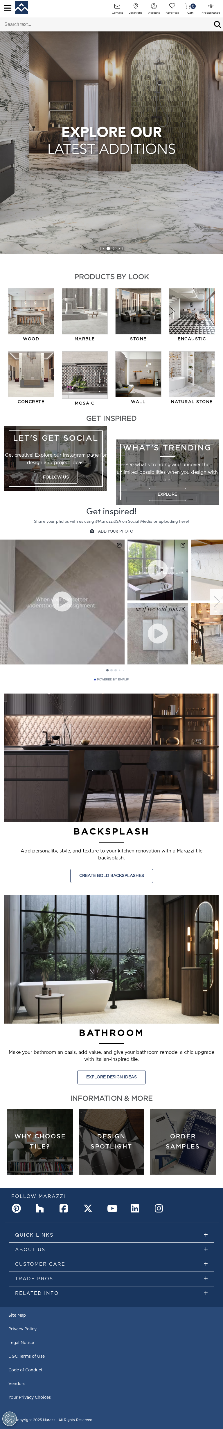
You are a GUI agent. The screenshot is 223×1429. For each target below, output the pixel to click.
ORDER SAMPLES (183, 1142)
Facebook (65, 1208)
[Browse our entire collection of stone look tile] (138, 311)
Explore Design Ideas (111, 1077)
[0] (187, 8)
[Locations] (136, 8)
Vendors (16, 1384)
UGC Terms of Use (26, 1356)
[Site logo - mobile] (21, 7)
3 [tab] (114, 248)
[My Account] (154, 8)
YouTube (113, 1208)
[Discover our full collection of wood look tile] (31, 311)
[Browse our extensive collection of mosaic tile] (85, 375)
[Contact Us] (117, 8)
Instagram (160, 1208)
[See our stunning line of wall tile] (138, 374)
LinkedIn (137, 1208)
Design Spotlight (111, 1142)
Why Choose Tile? (40, 1142)
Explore (167, 494)
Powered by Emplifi (113, 679)
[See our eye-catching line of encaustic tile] (192, 311)
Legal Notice (21, 1343)
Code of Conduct (25, 1370)
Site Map (17, 1315)
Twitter (89, 1208)
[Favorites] (172, 8)
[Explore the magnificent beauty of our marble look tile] (85, 311)
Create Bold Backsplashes (111, 876)
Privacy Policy (22, 1329)
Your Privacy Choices (29, 1398)
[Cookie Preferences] (9, 1419)
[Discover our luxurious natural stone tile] (192, 374)
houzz (41, 1208)
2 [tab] (108, 248)
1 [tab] (102, 248)
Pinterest (18, 1208)
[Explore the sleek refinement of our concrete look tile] (31, 374)
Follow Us (56, 477)
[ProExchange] (211, 8)
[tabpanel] (111, 142)
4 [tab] (121, 248)
